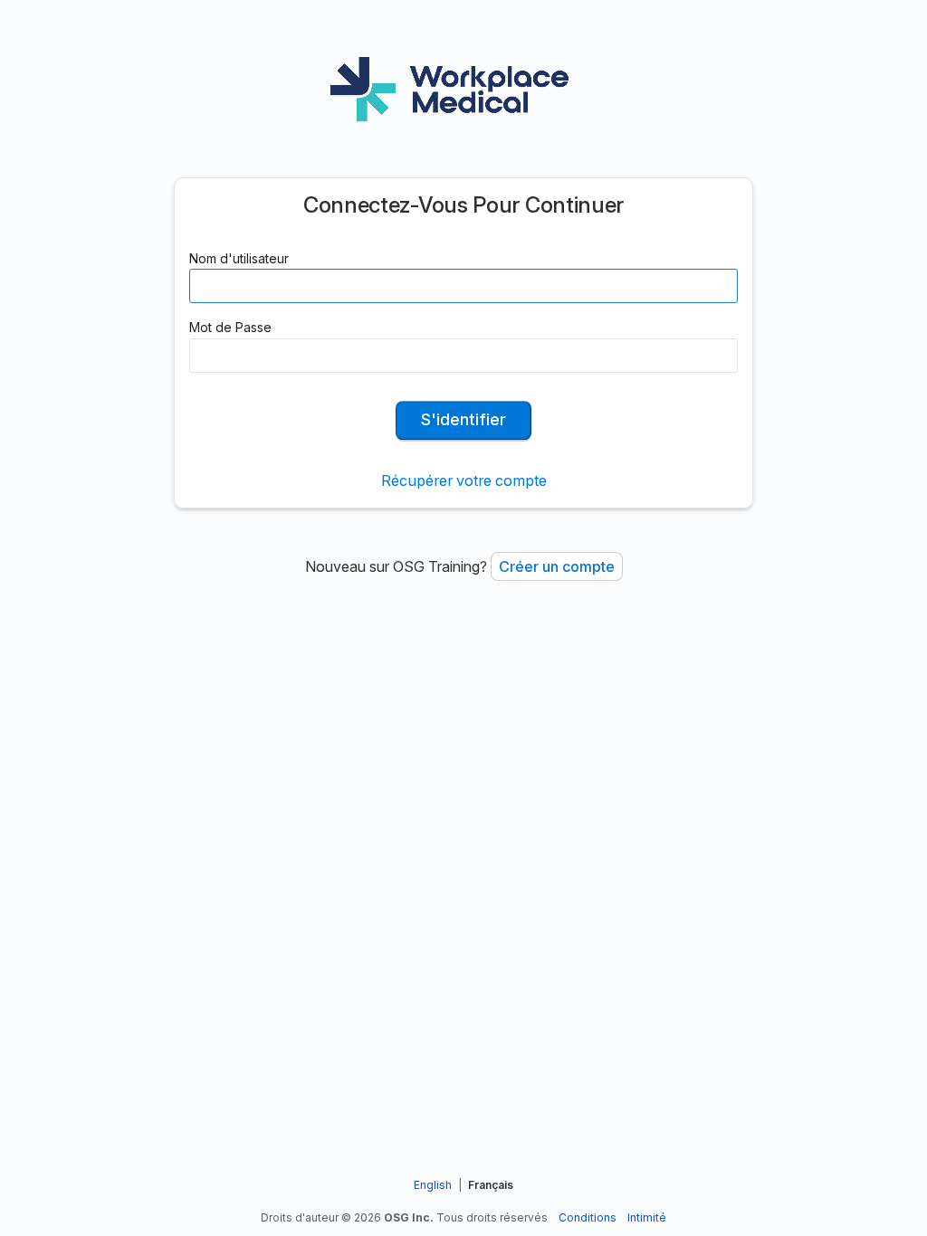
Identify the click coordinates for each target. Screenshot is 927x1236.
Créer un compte (557, 566)
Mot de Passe (230, 327)
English (433, 1185)
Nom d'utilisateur (239, 258)
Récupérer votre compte (464, 480)
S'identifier (463, 419)
